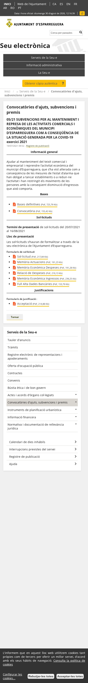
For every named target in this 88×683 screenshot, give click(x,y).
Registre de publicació (37, 145)
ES (61, 4)
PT (19, 8)
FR (75, 4)
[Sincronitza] (82, 13)
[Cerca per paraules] (61, 32)
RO (12, 8)
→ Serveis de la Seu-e (30, 91)
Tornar (15, 317)
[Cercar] (80, 32)
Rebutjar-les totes (40, 676)
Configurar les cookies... (12, 676)
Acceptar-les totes (70, 676)
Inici (7, 91)
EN (68, 4)
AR (5, 8)
